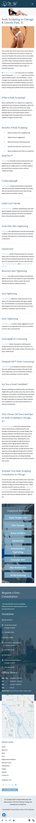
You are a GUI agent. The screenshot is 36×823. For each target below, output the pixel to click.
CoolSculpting (6, 186)
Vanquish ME (6, 366)
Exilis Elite (5, 231)
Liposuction (5, 254)
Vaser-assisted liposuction (10, 264)
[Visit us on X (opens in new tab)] (6, 784)
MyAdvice (23, 804)
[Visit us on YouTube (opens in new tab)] (15, 784)
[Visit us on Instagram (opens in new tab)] (9, 784)
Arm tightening (6, 299)
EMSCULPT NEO (7, 208)
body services (17, 75)
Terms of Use (24, 809)
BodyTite (4, 161)
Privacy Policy (15, 809)
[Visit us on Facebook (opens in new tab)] (3, 784)
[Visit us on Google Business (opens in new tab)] (12, 784)
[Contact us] (33, 820)
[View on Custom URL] (18, 716)
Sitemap (31, 809)
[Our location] (29, 820)
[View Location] (3, 625)
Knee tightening (6, 324)
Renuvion (5, 276)
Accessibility (6, 809)
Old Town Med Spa (9, 72)
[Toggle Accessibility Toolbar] (4, 815)
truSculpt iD (5, 344)
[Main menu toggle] (32, 4)
